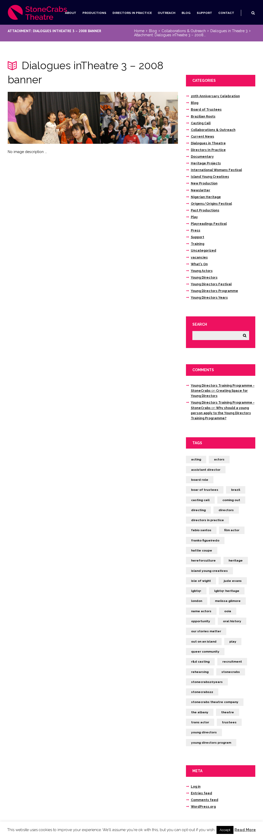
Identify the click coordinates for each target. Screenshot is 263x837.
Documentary (202, 156)
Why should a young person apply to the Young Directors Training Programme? (221, 413)
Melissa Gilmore (228, 601)
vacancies (199, 257)
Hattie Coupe (201, 550)
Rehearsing (200, 672)
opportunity (200, 621)
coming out (231, 500)
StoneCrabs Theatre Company (214, 702)
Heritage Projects (206, 163)
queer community (205, 651)
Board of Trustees (206, 109)
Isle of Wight (201, 581)
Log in (196, 786)
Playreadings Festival (209, 224)
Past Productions (205, 210)
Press (195, 230)
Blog (186, 13)
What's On (199, 264)
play (232, 641)
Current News (202, 136)
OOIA (227, 611)
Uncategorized (203, 250)
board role (199, 480)
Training (197, 244)
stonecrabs (230, 672)
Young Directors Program (211, 742)
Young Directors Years (209, 297)
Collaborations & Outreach (184, 31)
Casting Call (201, 123)
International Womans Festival (216, 170)
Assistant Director (205, 469)
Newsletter (200, 190)
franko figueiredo (205, 540)
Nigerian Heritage (206, 197)
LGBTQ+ (196, 591)
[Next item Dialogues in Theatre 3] (135, 117)
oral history (232, 621)
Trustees (229, 722)
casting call (200, 500)
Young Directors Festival (211, 284)
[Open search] (253, 13)
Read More (245, 829)
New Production (204, 183)
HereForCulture (203, 560)
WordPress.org (203, 806)
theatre (227, 712)
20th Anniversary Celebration (215, 96)
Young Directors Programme (214, 291)
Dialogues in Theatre (208, 143)
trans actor (200, 722)
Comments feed (204, 800)
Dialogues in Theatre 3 (229, 31)
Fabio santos (201, 530)
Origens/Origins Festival (211, 204)
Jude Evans (233, 581)
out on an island (204, 641)
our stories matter (206, 631)
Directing (198, 510)
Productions (94, 13)
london (196, 601)
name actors (201, 611)
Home (139, 31)
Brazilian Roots (203, 116)
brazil (235, 490)
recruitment (232, 661)
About (70, 13)
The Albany (199, 712)
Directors (226, 510)
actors (219, 459)
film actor (231, 530)
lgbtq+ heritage (226, 591)
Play (194, 217)
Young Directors (204, 277)
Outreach (166, 13)
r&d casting (200, 661)
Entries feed (201, 793)
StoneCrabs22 (202, 692)
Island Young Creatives (210, 177)
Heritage (236, 560)
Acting (196, 459)
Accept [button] (225, 830)
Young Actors (202, 271)
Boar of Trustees (204, 490)
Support (204, 13)
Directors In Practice (132, 13)
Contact (226, 13)
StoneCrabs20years (207, 682)
